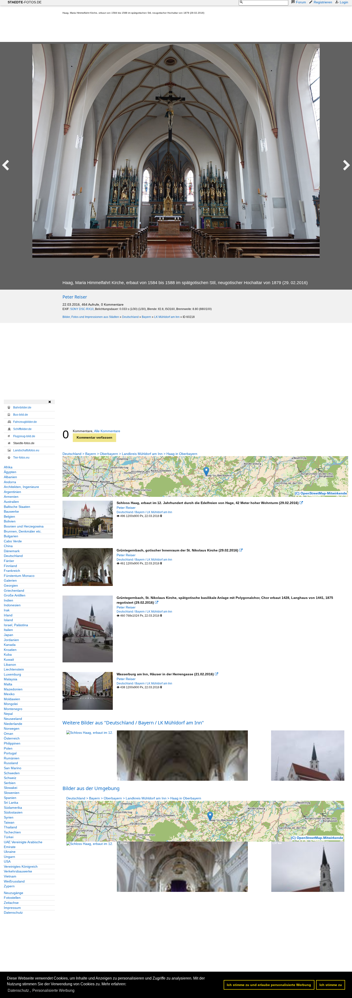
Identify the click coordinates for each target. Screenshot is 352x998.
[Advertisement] (149, 29)
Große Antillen (14, 595)
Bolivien (10, 521)
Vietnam (10, 876)
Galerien (10, 580)
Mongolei (11, 704)
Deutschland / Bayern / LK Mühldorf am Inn (144, 512)
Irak (7, 610)
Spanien (10, 798)
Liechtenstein (14, 669)
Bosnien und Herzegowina (24, 526)
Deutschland (130, 317)
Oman (8, 733)
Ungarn (9, 857)
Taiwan (9, 822)
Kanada (10, 645)
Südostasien (13, 812)
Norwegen (11, 728)
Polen (8, 748)
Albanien (10, 477)
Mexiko (9, 694)
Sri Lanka (11, 802)
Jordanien (11, 640)
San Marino (12, 768)
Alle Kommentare (107, 431)
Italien (8, 630)
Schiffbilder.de (22, 429)
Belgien (9, 516)
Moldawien (12, 699)
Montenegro (13, 709)
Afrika (8, 467)
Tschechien (12, 832)
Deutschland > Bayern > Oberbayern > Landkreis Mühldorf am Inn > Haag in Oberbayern (129, 454)
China (8, 546)
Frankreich (12, 571)
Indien (8, 600)
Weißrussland (14, 881)
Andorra (10, 482)
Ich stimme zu (330, 985)
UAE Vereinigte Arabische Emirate (23, 844)
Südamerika (13, 807)
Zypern (9, 886)
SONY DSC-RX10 (82, 309)
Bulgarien (11, 536)
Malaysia (10, 679)
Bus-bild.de (20, 414)
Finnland (10, 566)
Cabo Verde (13, 541)
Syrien (8, 817)
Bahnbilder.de (22, 407)
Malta (8, 684)
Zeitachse (11, 903)
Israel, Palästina (16, 625)
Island (8, 620)
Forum (301, 2)
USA (7, 861)
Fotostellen (12, 898)
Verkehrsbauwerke (18, 871)
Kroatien (10, 650)
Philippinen (12, 743)
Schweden (12, 773)
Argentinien (12, 492)
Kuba (8, 654)
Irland (8, 615)
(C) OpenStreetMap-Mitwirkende (321, 493)
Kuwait (9, 659)
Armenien (11, 497)
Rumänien (11, 758)
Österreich (12, 738)
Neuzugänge (13, 893)
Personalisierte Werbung (53, 990)
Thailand (10, 827)
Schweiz (10, 778)
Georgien (11, 585)
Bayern (146, 317)
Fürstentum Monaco (19, 576)
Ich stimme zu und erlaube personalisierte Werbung (269, 985)
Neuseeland (13, 719)
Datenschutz (13, 912)
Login (344, 2)
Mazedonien (13, 689)
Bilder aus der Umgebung (90, 788)
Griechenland (14, 590)
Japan (8, 635)
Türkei (8, 837)
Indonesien (12, 605)
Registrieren (323, 2)
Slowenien (11, 793)
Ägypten (10, 472)
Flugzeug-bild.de (24, 436)
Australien (11, 502)
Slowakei (10, 788)
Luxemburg (12, 674)
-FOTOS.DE (24, 2)
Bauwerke (11, 511)
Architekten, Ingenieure (21, 487)
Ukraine (10, 852)
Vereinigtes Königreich (21, 866)
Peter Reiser (74, 297)
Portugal (10, 753)
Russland (11, 763)
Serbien (10, 783)
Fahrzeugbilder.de (25, 422)
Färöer (9, 561)
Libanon (10, 664)
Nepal (8, 714)
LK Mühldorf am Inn (167, 317)
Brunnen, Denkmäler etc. (23, 531)
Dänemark (12, 551)
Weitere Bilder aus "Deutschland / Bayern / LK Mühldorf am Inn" (133, 722)
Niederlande (13, 724)
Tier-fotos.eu (21, 457)
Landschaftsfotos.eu (26, 450)
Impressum (12, 908)
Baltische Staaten (17, 507)
